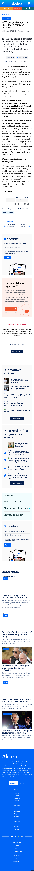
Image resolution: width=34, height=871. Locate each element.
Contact (17, 858)
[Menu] (6, 3)
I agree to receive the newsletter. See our (17, 252)
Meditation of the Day (16, 508)
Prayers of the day (13, 514)
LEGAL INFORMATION (17, 852)
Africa (5, 615)
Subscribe (6, 8)
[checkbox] (4, 251)
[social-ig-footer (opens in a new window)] (22, 836)
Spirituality (17, 798)
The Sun (20, 31)
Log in (22, 344)
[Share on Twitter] (22, 61)
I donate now (10, 309)
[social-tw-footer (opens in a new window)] (19, 836)
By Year (17, 829)
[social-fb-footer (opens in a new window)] (15, 836)
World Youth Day (8, 212)
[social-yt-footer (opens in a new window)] (12, 836)
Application (17, 811)
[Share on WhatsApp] (28, 61)
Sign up (7, 257)
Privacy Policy (17, 862)
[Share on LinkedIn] (18, 61)
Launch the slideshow (22, 197)
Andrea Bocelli (8, 714)
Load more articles (17, 419)
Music (5, 578)
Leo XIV (6, 649)
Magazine (17, 814)
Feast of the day (12, 501)
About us (17, 848)
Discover (17, 801)
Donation (17, 819)
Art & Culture (5, 14)
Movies (6, 682)
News (17, 793)
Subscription (17, 816)
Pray (27, 8)
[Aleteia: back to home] (17, 3)
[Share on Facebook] (15, 61)
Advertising (17, 821)
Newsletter (17, 809)
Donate (16, 8)
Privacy (17, 865)
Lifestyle (17, 795)
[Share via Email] (25, 61)
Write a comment (17, 351)
